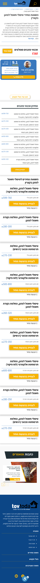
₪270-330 (5, 151)
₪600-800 (5, 144)
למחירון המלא (20, 170)
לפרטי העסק (27, 72)
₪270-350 (5, 121)
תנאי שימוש (32, 547)
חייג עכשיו (19, 77)
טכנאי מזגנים (29, 9)
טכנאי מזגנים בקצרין (17, 9)
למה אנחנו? (31, 536)
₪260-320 (5, 159)
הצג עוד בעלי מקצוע (20, 97)
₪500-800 (5, 136)
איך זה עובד (31, 540)
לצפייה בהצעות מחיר (24, 203)
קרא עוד (31, 39)
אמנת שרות (32, 544)
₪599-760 (5, 113)
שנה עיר (7, 51)
